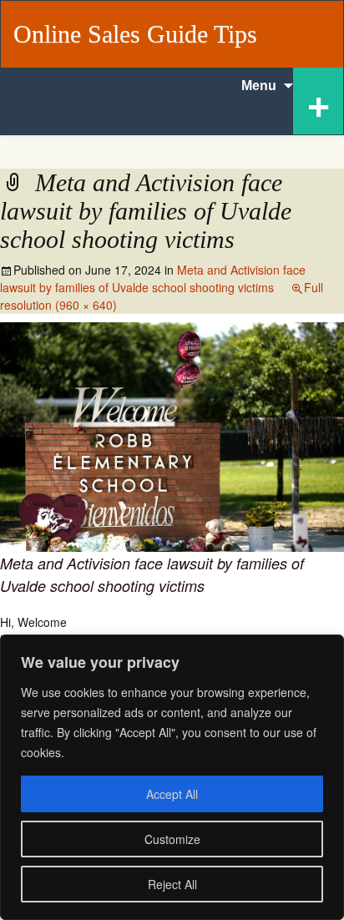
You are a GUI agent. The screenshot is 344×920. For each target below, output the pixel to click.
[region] (172, 777)
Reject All (172, 884)
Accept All (172, 794)
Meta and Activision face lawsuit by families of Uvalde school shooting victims (153, 278)
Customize (172, 839)
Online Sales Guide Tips (135, 34)
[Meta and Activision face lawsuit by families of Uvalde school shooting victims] (172, 435)
